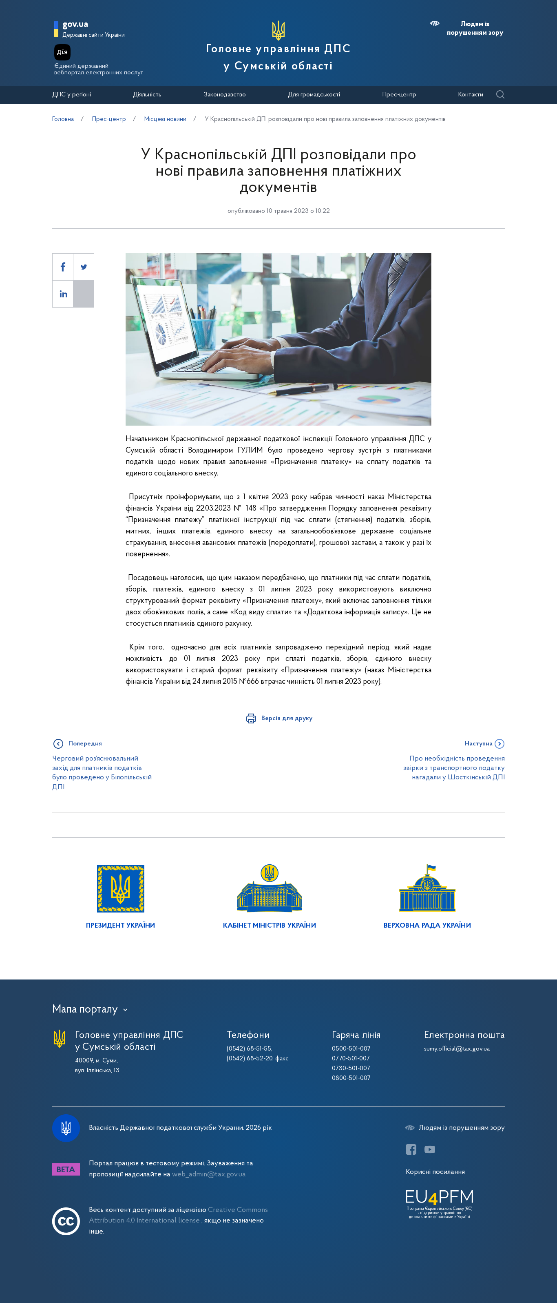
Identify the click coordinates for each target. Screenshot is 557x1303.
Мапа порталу (85, 1009)
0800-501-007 (351, 1078)
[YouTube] (429, 1149)
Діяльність (147, 94)
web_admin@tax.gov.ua (209, 1174)
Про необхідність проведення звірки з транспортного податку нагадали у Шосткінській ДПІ (454, 768)
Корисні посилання (435, 1172)
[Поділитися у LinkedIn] (63, 294)
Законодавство (225, 94)
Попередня (85, 744)
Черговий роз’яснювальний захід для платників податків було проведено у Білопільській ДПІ (102, 773)
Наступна (479, 744)
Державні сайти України (93, 35)
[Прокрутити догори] (516, 1270)
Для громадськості (314, 94)
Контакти (470, 94)
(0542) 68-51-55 (249, 1049)
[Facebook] (411, 1149)
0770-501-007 (351, 1058)
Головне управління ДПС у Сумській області (278, 58)
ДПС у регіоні (71, 94)
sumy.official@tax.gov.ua (457, 1049)
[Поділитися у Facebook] (63, 267)
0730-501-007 (351, 1068)
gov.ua (75, 24)
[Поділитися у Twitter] (83, 267)
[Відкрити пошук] (500, 95)
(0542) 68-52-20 (249, 1058)
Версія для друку (286, 718)
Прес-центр (399, 94)
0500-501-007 (351, 1049)
